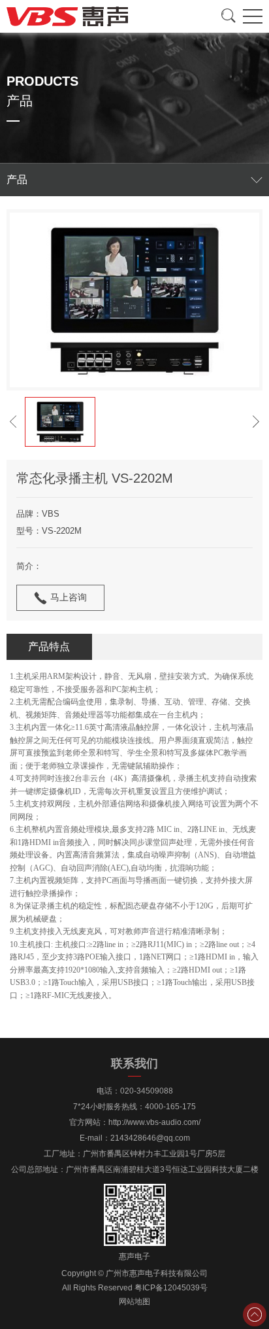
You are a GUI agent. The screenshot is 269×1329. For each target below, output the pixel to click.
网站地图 (134, 1301)
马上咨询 (68, 597)
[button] (13, 422)
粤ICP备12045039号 (171, 1287)
